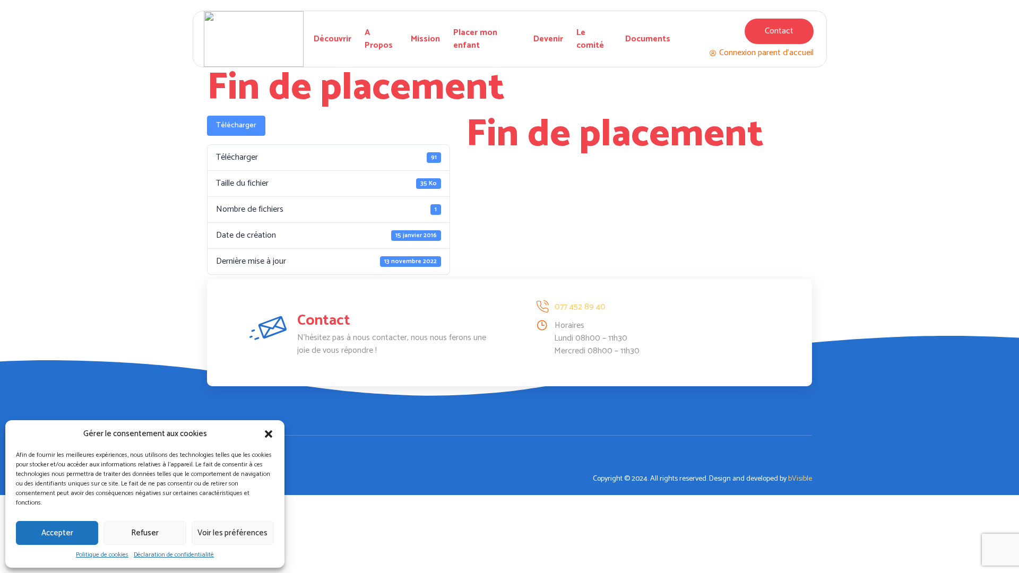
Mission (425, 39)
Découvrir (332, 39)
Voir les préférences (232, 533)
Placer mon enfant (475, 39)
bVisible (800, 479)
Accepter (57, 533)
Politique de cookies (102, 555)
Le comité (590, 39)
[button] (268, 434)
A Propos (379, 39)
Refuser (145, 533)
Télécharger (236, 125)
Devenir (548, 39)
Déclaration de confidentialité (174, 555)
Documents (647, 39)
